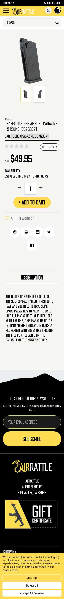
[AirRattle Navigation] (6, 11)
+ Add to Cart (32, 202)
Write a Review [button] (50, 147)
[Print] (26, 232)
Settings (32, 578)
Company (7, 3)
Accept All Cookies (32, 593)
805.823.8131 (53, 3)
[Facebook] (32, 245)
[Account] (48, 10)
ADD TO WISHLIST (23, 218)
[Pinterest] (15, 232)
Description (32, 277)
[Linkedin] (37, 232)
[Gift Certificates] (32, 514)
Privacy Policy (10, 570)
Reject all (32, 585)
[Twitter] (49, 232)
